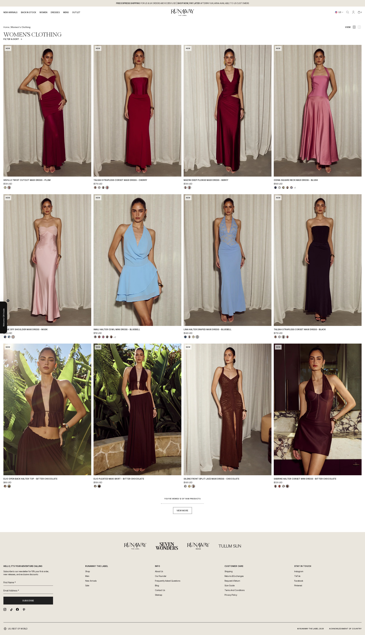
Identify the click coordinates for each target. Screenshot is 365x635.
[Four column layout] (354, 27)
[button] (3, 317)
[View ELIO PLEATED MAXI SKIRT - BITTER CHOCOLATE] (99, 486)
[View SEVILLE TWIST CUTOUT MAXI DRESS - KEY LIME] (5, 187)
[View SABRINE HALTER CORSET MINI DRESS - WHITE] (283, 486)
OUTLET (76, 12)
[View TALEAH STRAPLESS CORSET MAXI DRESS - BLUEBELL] (99, 187)
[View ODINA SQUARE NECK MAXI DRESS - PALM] (283, 187)
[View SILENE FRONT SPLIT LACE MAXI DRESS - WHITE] (185, 486)
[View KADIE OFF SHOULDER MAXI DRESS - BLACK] (5, 337)
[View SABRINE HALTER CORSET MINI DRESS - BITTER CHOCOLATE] (287, 486)
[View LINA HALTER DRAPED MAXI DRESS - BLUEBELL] (197, 337)
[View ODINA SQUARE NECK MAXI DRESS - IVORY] (279, 187)
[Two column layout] (359, 27)
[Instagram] (4, 609)
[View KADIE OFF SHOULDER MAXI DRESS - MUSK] (13, 337)
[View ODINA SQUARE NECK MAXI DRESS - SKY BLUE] (291, 187)
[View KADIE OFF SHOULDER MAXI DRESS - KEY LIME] (9, 337)
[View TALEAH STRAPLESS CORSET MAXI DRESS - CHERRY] (107, 187)
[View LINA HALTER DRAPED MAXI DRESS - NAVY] (185, 337)
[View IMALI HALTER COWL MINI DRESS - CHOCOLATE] (111, 337)
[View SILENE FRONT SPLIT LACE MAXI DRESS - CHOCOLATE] (193, 486)
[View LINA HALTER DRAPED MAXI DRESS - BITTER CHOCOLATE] (189, 337)
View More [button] (182, 510)
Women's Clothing (21, 27)
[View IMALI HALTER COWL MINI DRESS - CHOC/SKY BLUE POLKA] (107, 337)
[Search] (347, 12)
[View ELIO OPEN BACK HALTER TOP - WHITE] (5, 486)
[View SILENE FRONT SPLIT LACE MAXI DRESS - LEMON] (189, 486)
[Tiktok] (11, 609)
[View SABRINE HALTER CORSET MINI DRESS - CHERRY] (279, 486)
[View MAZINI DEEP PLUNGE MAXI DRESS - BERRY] (189, 187)
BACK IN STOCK (28, 12)
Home (6, 27)
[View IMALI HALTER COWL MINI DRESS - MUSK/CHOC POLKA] (103, 337)
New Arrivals (10, 12)
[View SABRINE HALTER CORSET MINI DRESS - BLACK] (275, 486)
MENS (66, 12)
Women (43, 12)
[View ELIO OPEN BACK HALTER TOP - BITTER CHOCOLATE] (9, 486)
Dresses (55, 12)
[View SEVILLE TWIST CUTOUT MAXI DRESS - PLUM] (9, 187)
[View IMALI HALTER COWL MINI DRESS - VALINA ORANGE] (95, 337)
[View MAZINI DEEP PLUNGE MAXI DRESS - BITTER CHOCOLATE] (185, 187)
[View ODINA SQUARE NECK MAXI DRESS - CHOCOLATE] (287, 187)
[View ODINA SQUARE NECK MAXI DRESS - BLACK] (275, 187)
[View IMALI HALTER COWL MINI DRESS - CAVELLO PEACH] (99, 337)
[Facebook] (17, 609)
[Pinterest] (23, 609)
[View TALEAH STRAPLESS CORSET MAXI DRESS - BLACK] (103, 187)
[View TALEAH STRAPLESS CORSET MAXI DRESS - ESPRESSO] (95, 187)
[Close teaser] (8, 300)
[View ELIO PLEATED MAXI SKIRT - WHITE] (95, 486)
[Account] (353, 12)
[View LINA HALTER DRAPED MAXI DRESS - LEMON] (193, 337)
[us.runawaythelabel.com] (182, 12)
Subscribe (28, 600)
